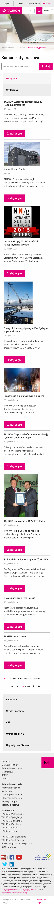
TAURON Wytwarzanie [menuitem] (12, 814)
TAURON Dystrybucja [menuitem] (11, 817)
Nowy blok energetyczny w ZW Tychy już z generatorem (26, 329)
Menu (46, 10)
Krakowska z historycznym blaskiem (24, 396)
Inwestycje (12, 699)
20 (9, 678)
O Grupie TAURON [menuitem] (10, 765)
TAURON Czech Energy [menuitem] (12, 840)
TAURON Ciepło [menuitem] (9, 831)
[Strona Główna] (11, 10)
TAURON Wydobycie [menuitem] (11, 824)
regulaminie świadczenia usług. (14, 892)
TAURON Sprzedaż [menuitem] (10, 827)
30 (14, 678)
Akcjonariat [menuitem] (7, 791)
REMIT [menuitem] (4, 775)
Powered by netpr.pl (41, 901)
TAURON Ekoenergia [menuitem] (11, 820)
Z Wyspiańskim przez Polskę (19, 598)
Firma (20, 3)
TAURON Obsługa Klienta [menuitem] (13, 836)
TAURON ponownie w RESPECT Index (24, 521)
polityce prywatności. (29, 889)
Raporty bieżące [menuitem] (9, 801)
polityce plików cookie (10, 889)
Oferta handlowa (15, 734)
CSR (8, 722)
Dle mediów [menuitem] (7, 771)
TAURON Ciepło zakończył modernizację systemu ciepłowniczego (26, 435)
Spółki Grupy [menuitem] (7, 810)
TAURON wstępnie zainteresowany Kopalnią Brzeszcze (23, 103)
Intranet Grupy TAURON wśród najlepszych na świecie (21, 242)
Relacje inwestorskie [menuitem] (11, 768)
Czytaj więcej (14, 133)
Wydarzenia (12, 90)
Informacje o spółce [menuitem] (10, 787)
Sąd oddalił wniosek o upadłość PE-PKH (26, 559)
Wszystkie (11, 78)
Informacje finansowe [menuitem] (11, 798)
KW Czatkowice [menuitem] (8, 847)
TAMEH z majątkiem (15, 636)
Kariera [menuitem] (4, 778)
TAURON (47, 3)
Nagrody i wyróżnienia (18, 745)
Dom (6, 3)
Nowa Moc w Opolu (14, 169)
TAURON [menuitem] (5, 761)
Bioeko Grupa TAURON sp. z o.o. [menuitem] (16, 843)
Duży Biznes (34, 3)
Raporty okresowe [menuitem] (10, 804)
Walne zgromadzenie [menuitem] (11, 794)
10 (5, 678)
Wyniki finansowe (15, 711)
